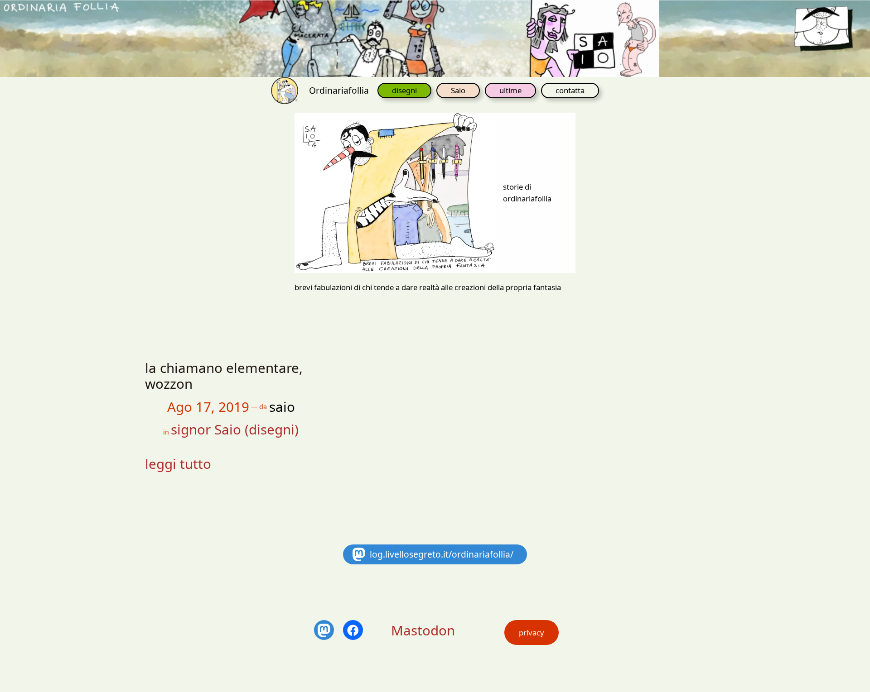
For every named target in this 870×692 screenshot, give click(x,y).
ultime (510, 90)
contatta (570, 90)
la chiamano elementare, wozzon (224, 376)
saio (282, 406)
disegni (404, 90)
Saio (458, 90)
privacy (531, 632)
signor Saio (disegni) (235, 429)
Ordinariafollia (339, 90)
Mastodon (423, 630)
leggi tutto (178, 463)
